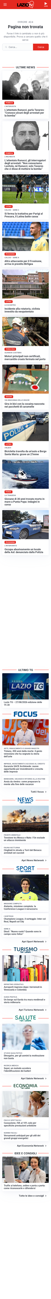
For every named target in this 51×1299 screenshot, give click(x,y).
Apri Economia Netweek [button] (30, 1145)
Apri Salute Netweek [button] (32, 1078)
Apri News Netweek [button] (33, 860)
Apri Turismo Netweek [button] (31, 1009)
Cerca (41, 47)
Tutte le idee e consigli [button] (31, 1195)
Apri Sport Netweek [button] (33, 941)
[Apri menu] (5, 4)
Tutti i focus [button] (37, 791)
